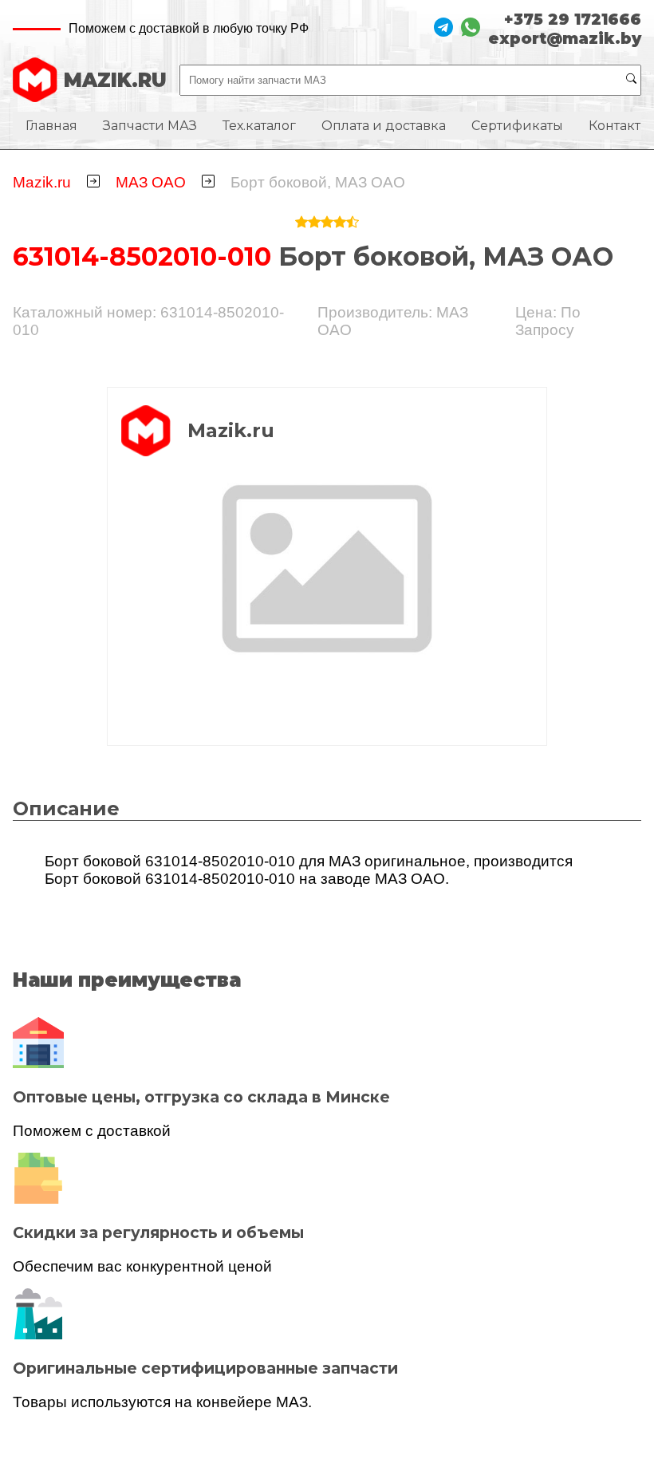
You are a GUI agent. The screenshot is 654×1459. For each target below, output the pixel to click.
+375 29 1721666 (572, 19)
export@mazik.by (564, 38)
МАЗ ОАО (151, 182)
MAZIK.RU (115, 80)
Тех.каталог (259, 125)
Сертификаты (517, 125)
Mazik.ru (42, 182)
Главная (51, 125)
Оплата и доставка (383, 125)
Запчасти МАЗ (150, 125)
